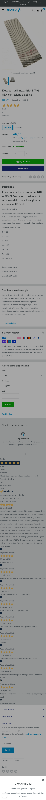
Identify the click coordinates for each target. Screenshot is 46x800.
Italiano (5, 760)
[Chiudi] (43, 779)
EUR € (17, 760)
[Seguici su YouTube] (11, 771)
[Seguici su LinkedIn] (15, 771)
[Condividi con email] (42, 176)
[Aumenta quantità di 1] (27, 153)
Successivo (12, 501)
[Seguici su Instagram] (7, 771)
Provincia (5, 381)
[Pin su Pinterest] (34, 176)
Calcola (8, 404)
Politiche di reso (7, 414)
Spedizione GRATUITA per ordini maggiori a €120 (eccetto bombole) (23, 3)
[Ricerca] (33, 10)
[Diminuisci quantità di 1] (15, 153)
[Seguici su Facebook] (3, 771)
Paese (4, 371)
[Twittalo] (38, 176)
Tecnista (5, 100)
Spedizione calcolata (28, 138)
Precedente (4, 501)
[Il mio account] (38, 10)
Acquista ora (23, 168)
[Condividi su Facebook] (30, 176)
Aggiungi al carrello (23, 161)
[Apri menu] (3, 10)
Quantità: (5, 154)
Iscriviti (8, 750)
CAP (3, 391)
